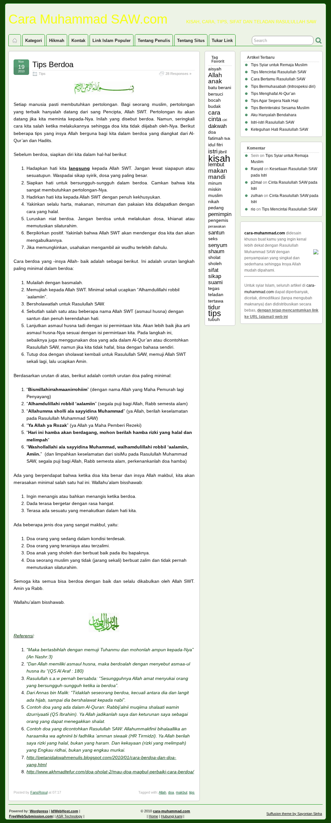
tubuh (214, 319)
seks (213, 238)
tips (192, 792)
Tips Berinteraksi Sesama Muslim (280, 108)
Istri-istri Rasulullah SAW (272, 122)
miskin (214, 189)
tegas (213, 288)
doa (171, 792)
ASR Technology (69, 816)
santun (216, 233)
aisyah (214, 68)
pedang (216, 207)
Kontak (78, 40)
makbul (181, 792)
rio (253, 209)
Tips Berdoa (52, 64)
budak (214, 106)
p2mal (256, 182)
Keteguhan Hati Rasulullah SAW (279, 129)
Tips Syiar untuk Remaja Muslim (279, 65)
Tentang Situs (191, 40)
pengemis (218, 220)
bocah (214, 100)
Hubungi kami (171, 816)
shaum (216, 251)
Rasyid (257, 169)
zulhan (257, 195)
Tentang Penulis (154, 40)
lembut (216, 164)
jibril (223, 151)
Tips (42, 74)
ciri (224, 120)
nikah (213, 201)
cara (214, 112)
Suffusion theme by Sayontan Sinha (294, 814)
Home (153, 816)
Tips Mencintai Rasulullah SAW (278, 72)
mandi (216, 176)
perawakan (217, 226)
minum (215, 183)
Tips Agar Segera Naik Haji (274, 100)
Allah (162, 792)
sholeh (215, 263)
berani (224, 87)
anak (215, 81)
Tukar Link (222, 40)
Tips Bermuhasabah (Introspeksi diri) (283, 86)
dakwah (217, 126)
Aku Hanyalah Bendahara (273, 115)
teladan (215, 294)
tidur (214, 307)
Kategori (33, 40)
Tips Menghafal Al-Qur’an (273, 93)
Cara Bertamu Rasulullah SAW (278, 79)
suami (215, 282)
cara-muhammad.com (264, 233)
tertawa (215, 300)
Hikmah (56, 40)
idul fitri (215, 144)
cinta (214, 119)
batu (212, 87)
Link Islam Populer (111, 40)
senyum (217, 245)
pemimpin (219, 214)
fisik (227, 138)
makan (217, 170)
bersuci (215, 94)
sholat (214, 257)
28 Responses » (178, 74)
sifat (213, 270)
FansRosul (39, 792)
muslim (215, 195)
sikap (214, 276)
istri (213, 151)
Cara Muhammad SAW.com (87, 19)
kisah (219, 158)
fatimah (215, 138)
